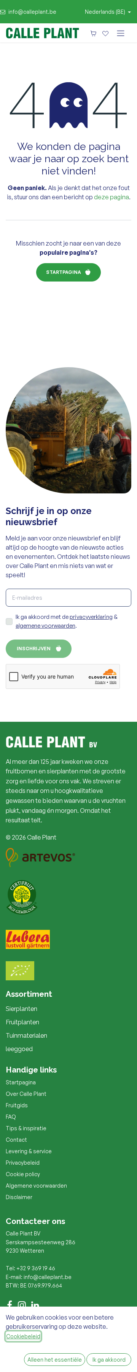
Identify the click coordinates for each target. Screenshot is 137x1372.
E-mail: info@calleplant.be (39, 1277)
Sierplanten (21, 1008)
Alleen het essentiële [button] (54, 1359)
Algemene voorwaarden (36, 1185)
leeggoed (19, 1049)
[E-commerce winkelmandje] (93, 33)
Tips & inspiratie (26, 1128)
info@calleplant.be (32, 11)
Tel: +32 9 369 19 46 (30, 1268)
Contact (16, 1139)
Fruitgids (17, 1105)
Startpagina (63, 272)
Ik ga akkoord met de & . (67, 621)
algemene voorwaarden (45, 625)
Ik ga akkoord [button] (109, 1359)
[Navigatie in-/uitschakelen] (120, 32)
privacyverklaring (91, 616)
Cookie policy (23, 1174)
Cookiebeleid (23, 1336)
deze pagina (111, 197)
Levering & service (29, 1151)
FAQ (11, 1116)
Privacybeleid (23, 1162)
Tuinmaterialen (26, 1035)
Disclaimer (19, 1197)
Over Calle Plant (26, 1093)
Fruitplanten (22, 1022)
